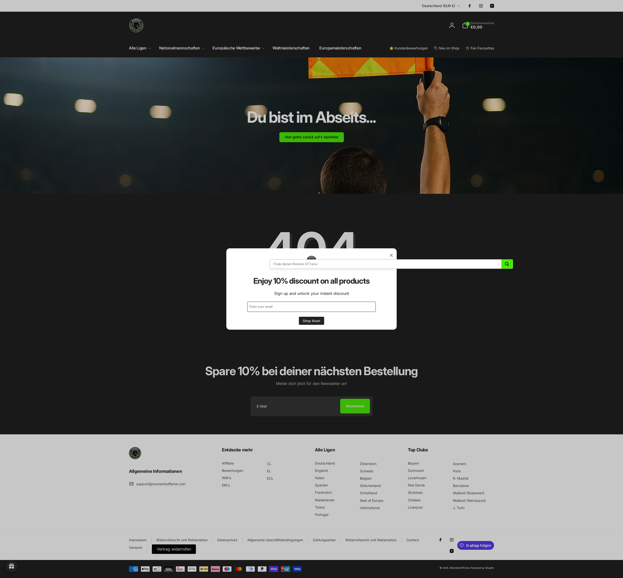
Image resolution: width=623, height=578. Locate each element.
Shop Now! (311, 321)
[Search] (507, 264)
